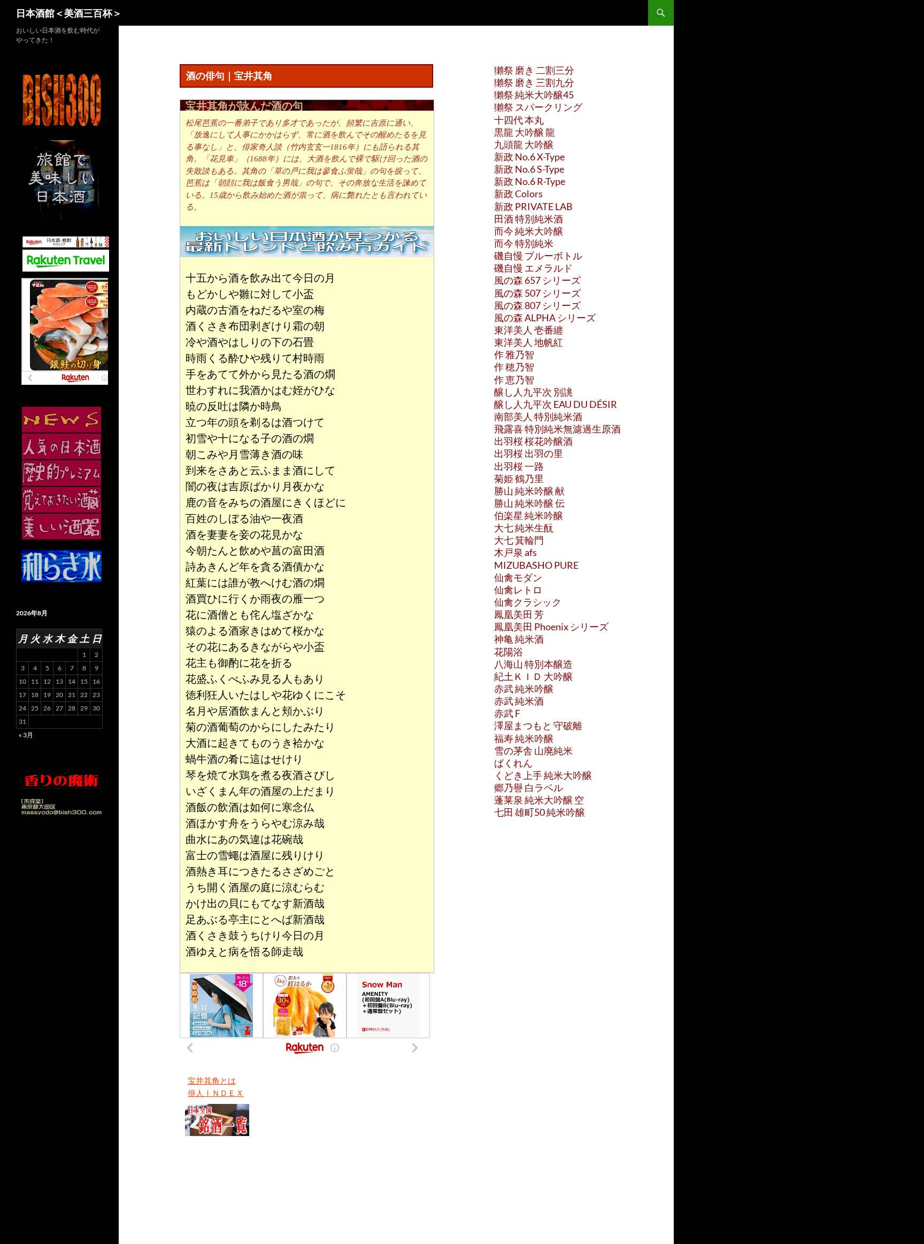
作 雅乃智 (514, 354)
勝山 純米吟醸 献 (529, 491)
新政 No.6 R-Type (529, 181)
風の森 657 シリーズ (537, 280)
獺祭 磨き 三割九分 (534, 82)
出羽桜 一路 (519, 466)
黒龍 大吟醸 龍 (524, 132)
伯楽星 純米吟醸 (528, 515)
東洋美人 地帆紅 (528, 342)
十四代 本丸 (519, 120)
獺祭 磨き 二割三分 (534, 70)
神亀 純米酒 (519, 639)
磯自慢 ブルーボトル (538, 255)
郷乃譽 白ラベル (528, 787)
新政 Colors (518, 193)
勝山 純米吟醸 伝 (529, 503)
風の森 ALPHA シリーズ (545, 317)
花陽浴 (508, 652)
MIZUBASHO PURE (536, 565)
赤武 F (507, 713)
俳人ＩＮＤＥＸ (216, 1093)
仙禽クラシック (527, 602)
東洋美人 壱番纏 (528, 330)
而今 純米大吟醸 (528, 231)
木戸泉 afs (515, 552)
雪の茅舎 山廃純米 (533, 750)
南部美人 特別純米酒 (538, 416)
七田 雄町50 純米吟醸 (539, 812)
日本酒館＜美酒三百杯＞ (69, 13)
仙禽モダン (518, 577)
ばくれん (513, 763)
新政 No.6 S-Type (529, 169)
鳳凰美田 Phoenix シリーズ (551, 626)
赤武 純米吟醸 (523, 688)
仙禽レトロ (518, 590)
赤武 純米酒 (519, 701)
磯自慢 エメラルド (533, 268)
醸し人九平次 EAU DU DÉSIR (555, 404)
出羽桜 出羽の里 (528, 453)
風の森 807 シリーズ (537, 305)
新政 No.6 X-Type (529, 157)
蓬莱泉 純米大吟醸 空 (539, 800)
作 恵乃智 (514, 379)
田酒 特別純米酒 (528, 219)
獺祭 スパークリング (538, 107)
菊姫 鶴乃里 (519, 478)
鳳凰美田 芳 (519, 614)
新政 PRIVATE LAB (533, 206)
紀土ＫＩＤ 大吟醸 (533, 676)
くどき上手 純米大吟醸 (543, 775)
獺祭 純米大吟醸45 (534, 95)
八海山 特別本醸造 (533, 664)
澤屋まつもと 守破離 (538, 725)
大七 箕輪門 (519, 540)
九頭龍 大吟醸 (523, 144)
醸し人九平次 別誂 (533, 392)
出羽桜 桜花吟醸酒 (533, 441)
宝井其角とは (212, 1080)
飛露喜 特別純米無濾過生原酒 (557, 429)
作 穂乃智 (514, 367)
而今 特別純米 (523, 243)
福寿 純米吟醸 (523, 738)
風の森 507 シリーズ (537, 293)
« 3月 (26, 735)
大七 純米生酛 (523, 528)
